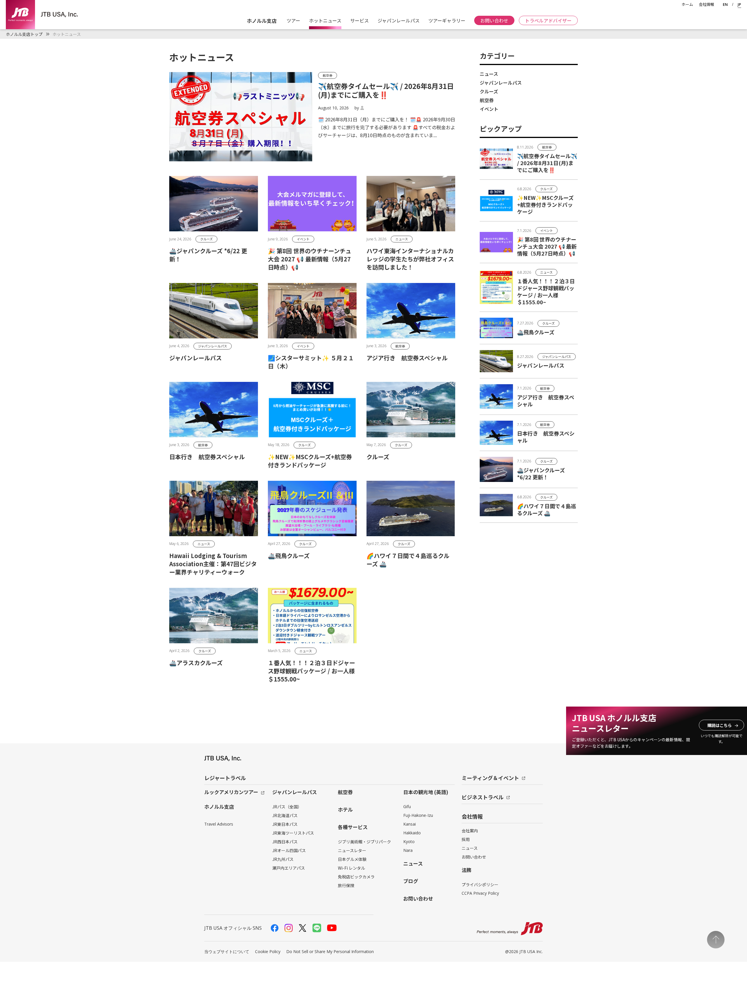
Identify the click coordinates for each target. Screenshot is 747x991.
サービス (359, 20)
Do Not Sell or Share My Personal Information (330, 951)
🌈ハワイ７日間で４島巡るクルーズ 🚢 (546, 509)
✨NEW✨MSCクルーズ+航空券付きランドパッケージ (545, 204)
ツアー (292, 20)
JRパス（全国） (287, 807)
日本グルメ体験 (352, 859)
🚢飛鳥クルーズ (535, 332)
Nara (408, 850)
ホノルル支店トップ (24, 34)
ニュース (470, 848)
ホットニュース (325, 20)
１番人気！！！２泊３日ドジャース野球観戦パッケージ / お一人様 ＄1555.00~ (546, 291)
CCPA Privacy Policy (480, 893)
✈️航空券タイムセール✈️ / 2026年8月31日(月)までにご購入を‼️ (547, 163)
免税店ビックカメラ (356, 877)
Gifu (407, 806)
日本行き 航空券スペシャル (546, 436)
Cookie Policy (267, 951)
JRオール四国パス (289, 850)
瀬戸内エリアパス (288, 868)
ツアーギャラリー (446, 20)
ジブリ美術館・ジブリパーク (364, 842)
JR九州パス (283, 859)
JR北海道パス (285, 815)
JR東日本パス (285, 824)
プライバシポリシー (480, 884)
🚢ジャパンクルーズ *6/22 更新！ (541, 473)
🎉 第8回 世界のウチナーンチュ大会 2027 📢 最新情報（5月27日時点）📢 (547, 246)
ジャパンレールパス (399, 20)
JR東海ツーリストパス (293, 833)
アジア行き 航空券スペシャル (545, 400)
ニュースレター (352, 850)
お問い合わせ (494, 20)
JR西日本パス (285, 842)
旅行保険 (346, 885)
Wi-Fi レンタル (351, 868)
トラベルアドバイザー (548, 20)
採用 (466, 839)
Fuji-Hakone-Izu (418, 815)
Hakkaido (412, 833)
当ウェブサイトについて (226, 951)
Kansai (409, 824)
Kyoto (409, 841)
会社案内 (470, 830)
